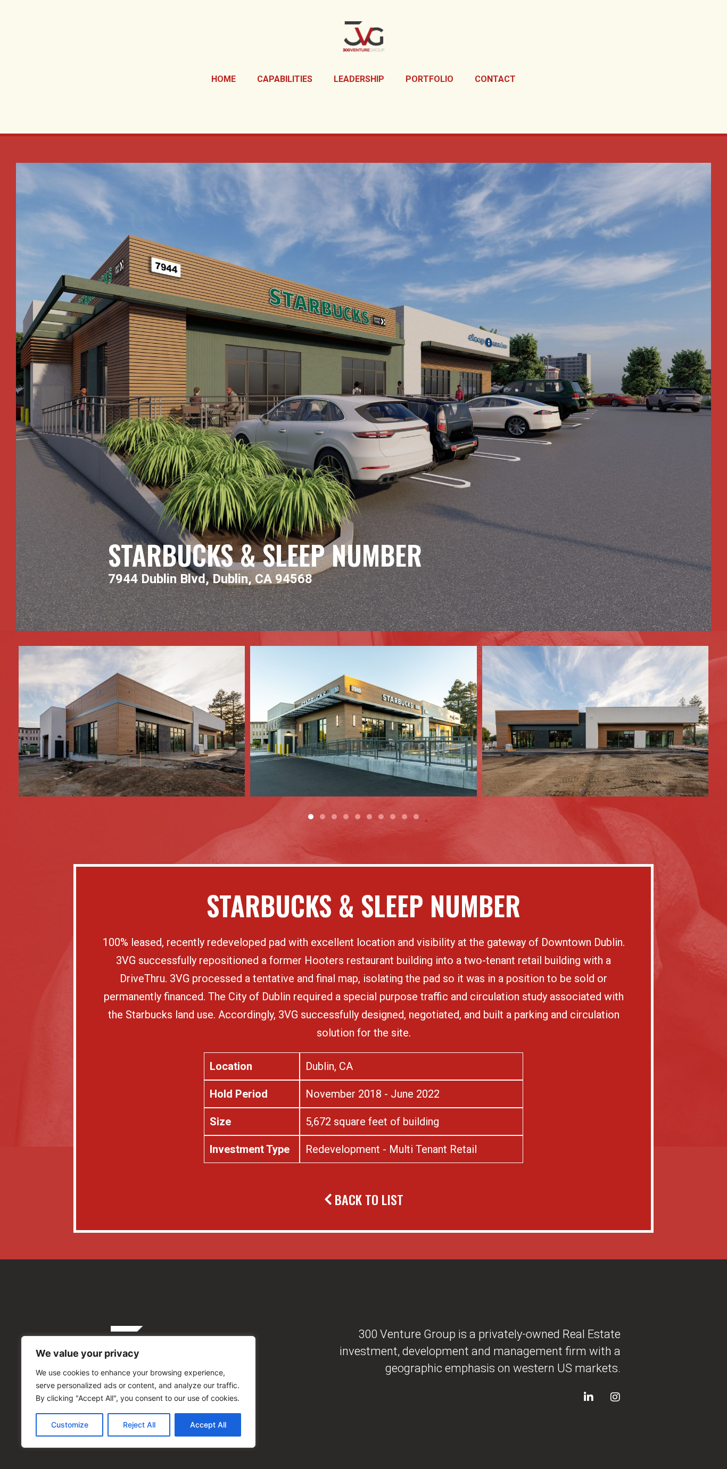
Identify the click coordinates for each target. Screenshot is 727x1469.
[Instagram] (615, 1397)
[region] (138, 1392)
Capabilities (284, 79)
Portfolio (429, 79)
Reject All (139, 1424)
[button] (310, 816)
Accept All (208, 1424)
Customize (69, 1424)
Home (223, 79)
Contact (495, 79)
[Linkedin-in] (588, 1397)
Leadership (359, 79)
